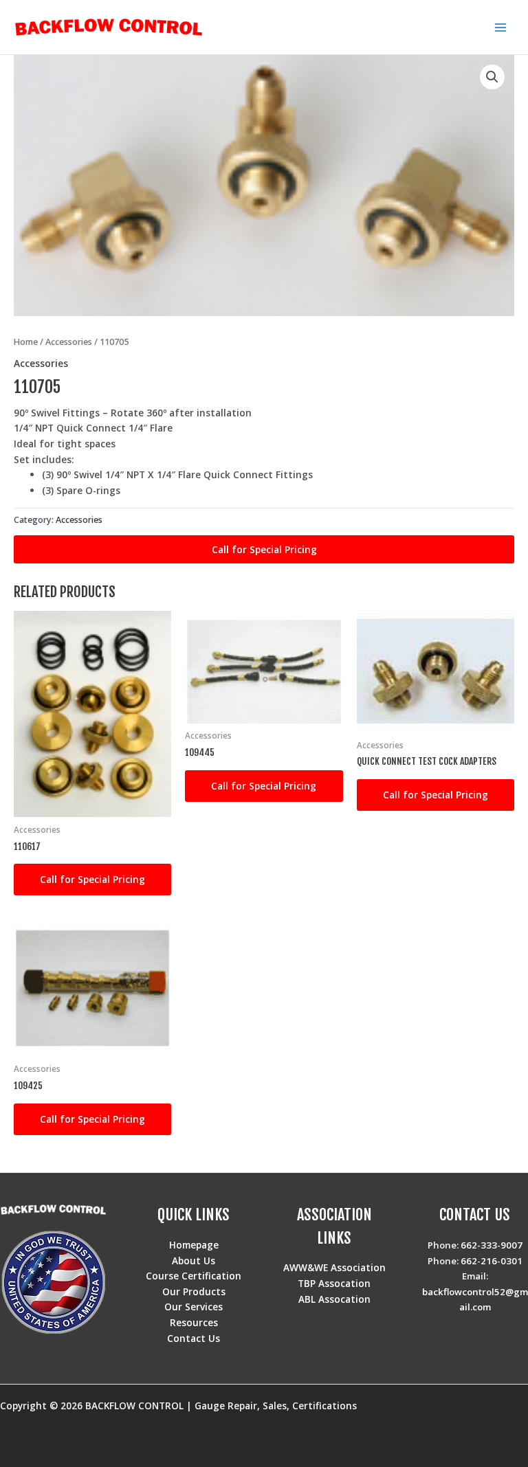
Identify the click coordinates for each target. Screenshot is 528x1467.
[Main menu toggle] (500, 27)
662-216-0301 (491, 1261)
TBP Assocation (334, 1283)
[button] (492, 77)
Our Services (193, 1306)
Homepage (194, 1244)
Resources (194, 1322)
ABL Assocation (334, 1299)
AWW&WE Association (334, 1267)
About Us (193, 1260)
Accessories (68, 342)
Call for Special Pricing (264, 549)
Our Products (194, 1291)
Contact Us (193, 1338)
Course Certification (193, 1275)
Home (26, 342)
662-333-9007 (491, 1245)
